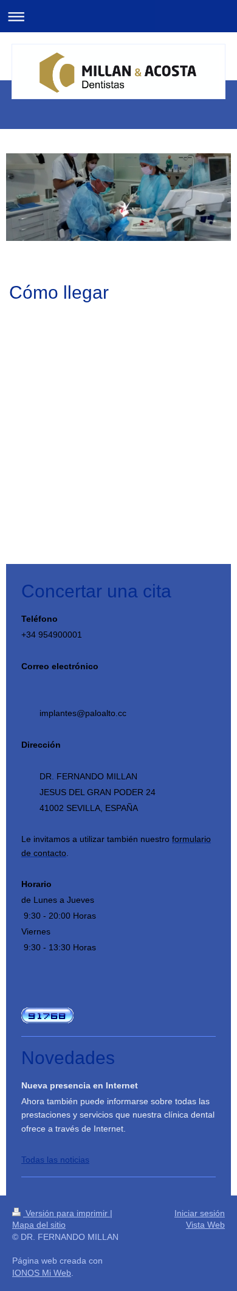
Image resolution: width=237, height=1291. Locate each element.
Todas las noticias (55, 1159)
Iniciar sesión (199, 1213)
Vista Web (205, 1225)
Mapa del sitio (39, 1225)
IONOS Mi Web (41, 1273)
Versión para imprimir (66, 1213)
